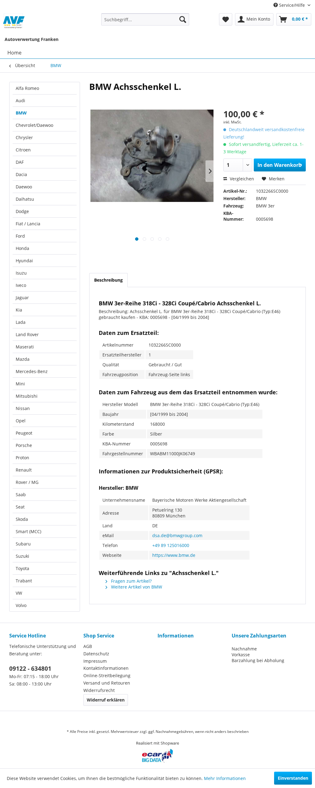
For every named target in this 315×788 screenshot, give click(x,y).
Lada (21, 322)
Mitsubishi (27, 396)
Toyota (22, 568)
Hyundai (24, 260)
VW (19, 593)
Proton (22, 457)
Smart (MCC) (28, 531)
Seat (20, 507)
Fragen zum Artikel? (131, 581)
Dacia (21, 174)
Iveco (21, 285)
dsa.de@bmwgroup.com (177, 535)
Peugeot (24, 433)
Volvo (21, 605)
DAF (20, 162)
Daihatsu (25, 199)
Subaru (23, 544)
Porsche (24, 445)
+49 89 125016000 (170, 545)
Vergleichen (241, 179)
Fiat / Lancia (28, 224)
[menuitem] (145, 19)
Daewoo (24, 187)
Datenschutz (96, 654)
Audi (20, 100)
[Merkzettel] (225, 19)
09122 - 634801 (30, 669)
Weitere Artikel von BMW (136, 587)
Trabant (24, 581)
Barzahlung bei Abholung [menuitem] (258, 660)
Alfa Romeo (27, 88)
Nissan (23, 408)
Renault (24, 470)
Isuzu (21, 273)
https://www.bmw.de (173, 555)
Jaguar (22, 297)
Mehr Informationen (225, 778)
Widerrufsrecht (99, 690)
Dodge (22, 211)
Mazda (23, 359)
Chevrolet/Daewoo (34, 125)
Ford (20, 236)
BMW (21, 113)
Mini (20, 384)
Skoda (22, 519)
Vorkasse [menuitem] (241, 654)
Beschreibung (108, 280)
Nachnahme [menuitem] (244, 649)
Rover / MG (27, 482)
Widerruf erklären (106, 700)
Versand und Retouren (106, 683)
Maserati (25, 347)
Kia (19, 310)
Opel (21, 421)
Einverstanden (293, 778)
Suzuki (22, 556)
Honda (22, 248)
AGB (87, 646)
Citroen (23, 150)
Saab (21, 494)
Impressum (95, 661)
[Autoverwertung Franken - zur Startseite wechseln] (14, 21)
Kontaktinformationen (106, 668)
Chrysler (24, 137)
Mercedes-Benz (32, 371)
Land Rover (27, 334)
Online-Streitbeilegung (106, 675)
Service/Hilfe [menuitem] (292, 5)
